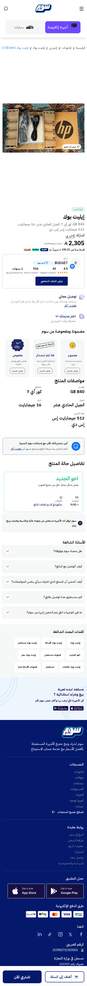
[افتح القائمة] (81, 8)
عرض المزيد (72, 370)
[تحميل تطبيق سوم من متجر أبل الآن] (77, 708)
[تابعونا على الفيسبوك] (81, 934)
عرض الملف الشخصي (52, 281)
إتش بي (70, 235)
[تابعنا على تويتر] (70, 934)
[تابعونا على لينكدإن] (39, 934)
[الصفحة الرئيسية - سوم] (43, 8)
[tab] (62, 27)
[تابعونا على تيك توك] (50, 934)
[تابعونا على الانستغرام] (60, 934)
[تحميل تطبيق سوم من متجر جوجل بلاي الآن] (61, 708)
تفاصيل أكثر (70, 306)
